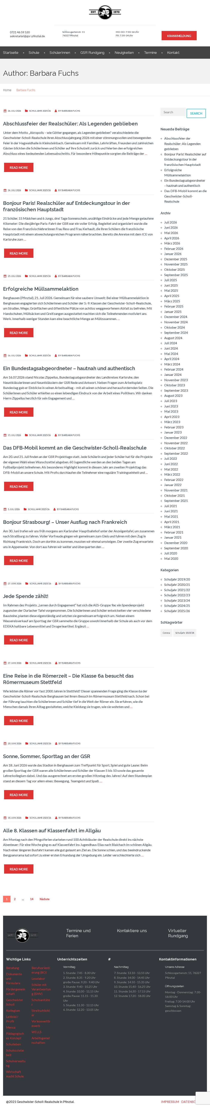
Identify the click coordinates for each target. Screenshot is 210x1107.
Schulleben (13, 1044)
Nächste (44, 899)
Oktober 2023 (174, 385)
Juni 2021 (171, 511)
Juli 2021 (170, 506)
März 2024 (172, 364)
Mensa (10, 1027)
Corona (166, 632)
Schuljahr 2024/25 (177, 605)
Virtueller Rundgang (178, 933)
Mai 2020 (171, 558)
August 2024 (173, 338)
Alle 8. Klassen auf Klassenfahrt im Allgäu (52, 831)
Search (196, 113)
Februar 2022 (173, 480)
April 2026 (171, 238)
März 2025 (172, 301)
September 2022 (176, 453)
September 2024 (176, 332)
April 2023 (171, 417)
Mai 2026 (171, 233)
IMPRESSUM (170, 1102)
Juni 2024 (171, 348)
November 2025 (176, 264)
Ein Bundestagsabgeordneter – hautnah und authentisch (69, 368)
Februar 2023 (173, 427)
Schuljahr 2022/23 (177, 595)
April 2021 (171, 522)
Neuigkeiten (124, 52)
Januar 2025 (172, 311)
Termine (150, 52)
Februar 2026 (173, 248)
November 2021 (176, 490)
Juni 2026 (171, 227)
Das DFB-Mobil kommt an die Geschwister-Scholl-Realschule (75, 448)
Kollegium (13, 1010)
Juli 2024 (170, 343)
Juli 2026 (170, 222)
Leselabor (38, 978)
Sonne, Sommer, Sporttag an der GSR (46, 756)
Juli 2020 (170, 553)
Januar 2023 (172, 432)
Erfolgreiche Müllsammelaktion (40, 289)
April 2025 (171, 296)
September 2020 (176, 548)
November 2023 (176, 380)
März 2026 (172, 243)
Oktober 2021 (174, 495)
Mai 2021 (171, 516)
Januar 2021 (172, 537)
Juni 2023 (171, 406)
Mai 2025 (171, 290)
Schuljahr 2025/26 (40, 110)
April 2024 (171, 359)
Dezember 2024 (175, 317)
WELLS (36, 1032)
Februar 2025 (173, 306)
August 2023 (173, 395)
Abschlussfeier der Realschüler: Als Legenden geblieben (70, 124)
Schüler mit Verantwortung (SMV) (41, 989)
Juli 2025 (170, 280)
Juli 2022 (170, 458)
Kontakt (173, 52)
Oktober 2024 (174, 327)
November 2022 (176, 443)
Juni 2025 (171, 285)
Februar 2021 (173, 532)
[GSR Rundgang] (161, 930)
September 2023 (176, 390)
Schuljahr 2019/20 (177, 579)
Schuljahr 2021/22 (177, 590)
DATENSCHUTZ (192, 1102)
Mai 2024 (171, 354)
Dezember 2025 (175, 259)
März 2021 (172, 527)
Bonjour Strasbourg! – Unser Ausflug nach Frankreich (65, 522)
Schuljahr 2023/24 (177, 600)
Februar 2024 (173, 369)
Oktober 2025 (174, 269)
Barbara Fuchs (71, 110)
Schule (34, 52)
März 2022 (172, 474)
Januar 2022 (172, 485)
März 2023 (172, 422)
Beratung (12, 968)
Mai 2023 (171, 411)
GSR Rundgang (92, 52)
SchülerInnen (60, 52)
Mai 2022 (171, 469)
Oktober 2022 (174, 448)
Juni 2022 (171, 464)
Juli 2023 (170, 401)
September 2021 (176, 500)
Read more (19, 167)
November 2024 (176, 322)
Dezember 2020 (175, 543)
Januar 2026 (172, 254)
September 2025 (176, 275)
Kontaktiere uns (132, 930)
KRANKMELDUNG (179, 36)
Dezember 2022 (175, 437)
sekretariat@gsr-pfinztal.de (27, 36)
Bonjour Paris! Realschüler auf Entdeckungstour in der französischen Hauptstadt (185, 159)
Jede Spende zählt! (25, 596)
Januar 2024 (172, 374)
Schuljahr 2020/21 (177, 584)
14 (31, 899)
